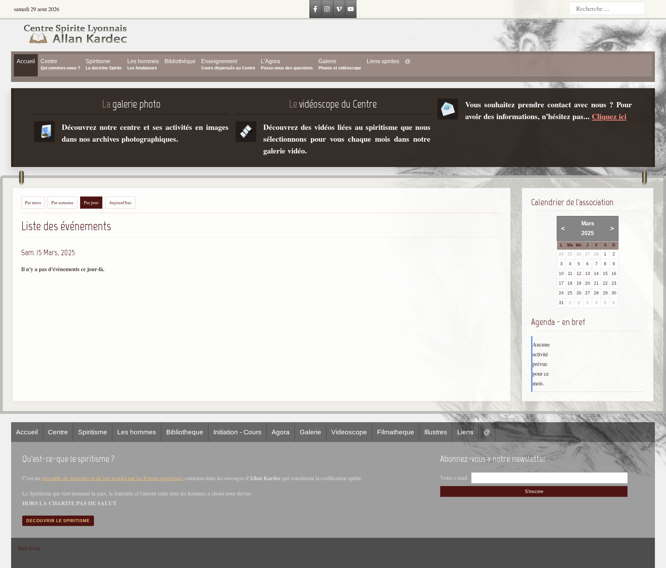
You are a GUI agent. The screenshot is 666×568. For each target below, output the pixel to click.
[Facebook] (315, 9)
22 (605, 283)
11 (570, 273)
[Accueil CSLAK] (69, 35)
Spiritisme (92, 432)
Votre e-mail (453, 477)
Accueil (27, 432)
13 (587, 273)
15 (605, 273)
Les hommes (136, 432)
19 (579, 283)
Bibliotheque (184, 432)
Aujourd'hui (120, 202)
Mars (587, 223)
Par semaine (62, 202)
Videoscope (349, 432)
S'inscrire (534, 491)
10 (561, 273)
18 (569, 283)
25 (569, 293)
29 (605, 293)
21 (596, 283)
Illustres (435, 432)
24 (561, 293)
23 (614, 283)
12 (579, 273)
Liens (465, 432)
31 (561, 302)
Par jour (91, 202)
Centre (58, 432)
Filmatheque (395, 432)
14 (596, 273)
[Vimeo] (339, 9)
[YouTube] (351, 9)
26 (579, 293)
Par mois (33, 202)
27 (587, 293)
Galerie (310, 432)
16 (614, 273)
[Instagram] (327, 9)
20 (587, 283)
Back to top (29, 548)
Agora (281, 432)
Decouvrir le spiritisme (58, 520)
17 (561, 283)
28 (596, 293)
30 (614, 293)
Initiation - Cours (237, 432)
